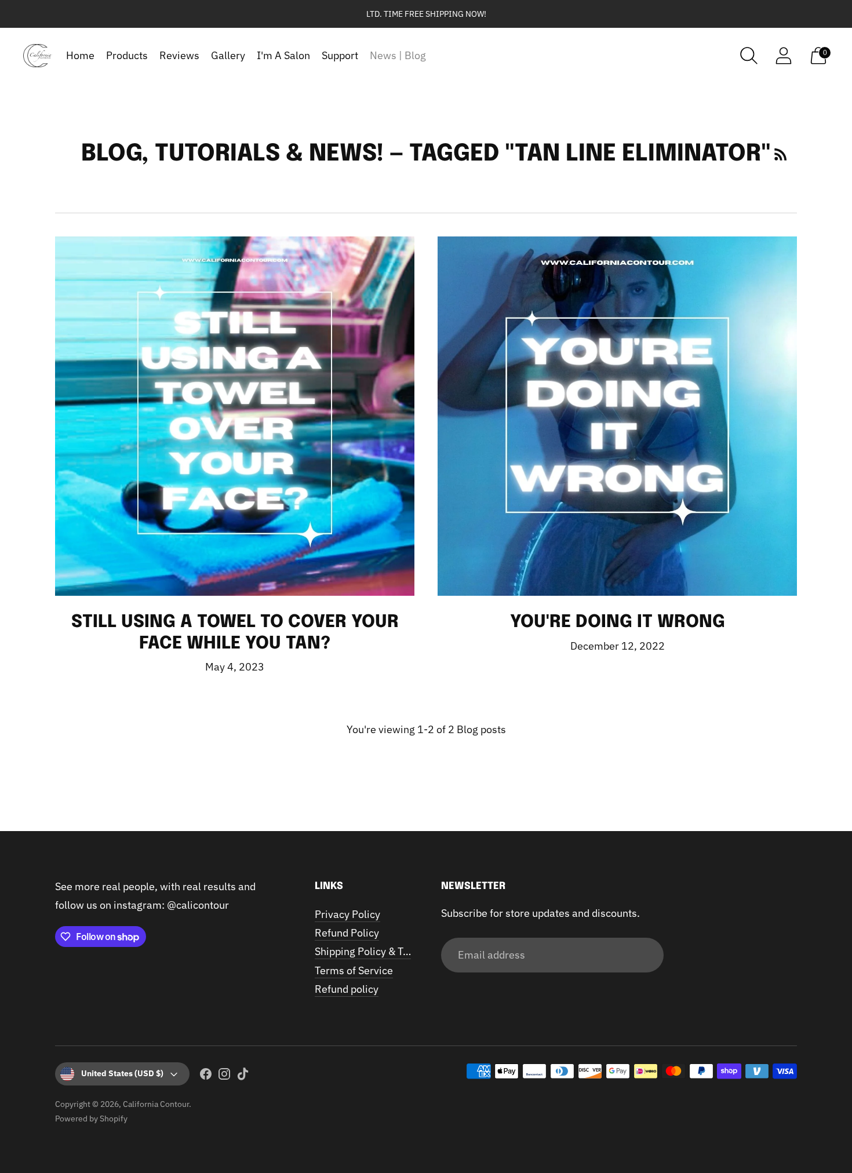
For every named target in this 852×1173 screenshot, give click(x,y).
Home (80, 55)
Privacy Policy (347, 914)
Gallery (228, 55)
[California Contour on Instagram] (224, 1076)
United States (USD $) (122, 1073)
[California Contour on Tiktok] (243, 1076)
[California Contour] (37, 56)
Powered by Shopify (91, 1118)
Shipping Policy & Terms (371, 951)
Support (340, 55)
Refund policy (346, 989)
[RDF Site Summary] (780, 154)
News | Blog (398, 55)
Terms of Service (354, 970)
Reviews (179, 55)
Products (127, 55)
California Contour (156, 1104)
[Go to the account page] (783, 55)
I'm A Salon (283, 55)
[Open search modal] (749, 55)
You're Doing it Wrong (617, 622)
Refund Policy (347, 932)
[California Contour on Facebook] (206, 1076)
